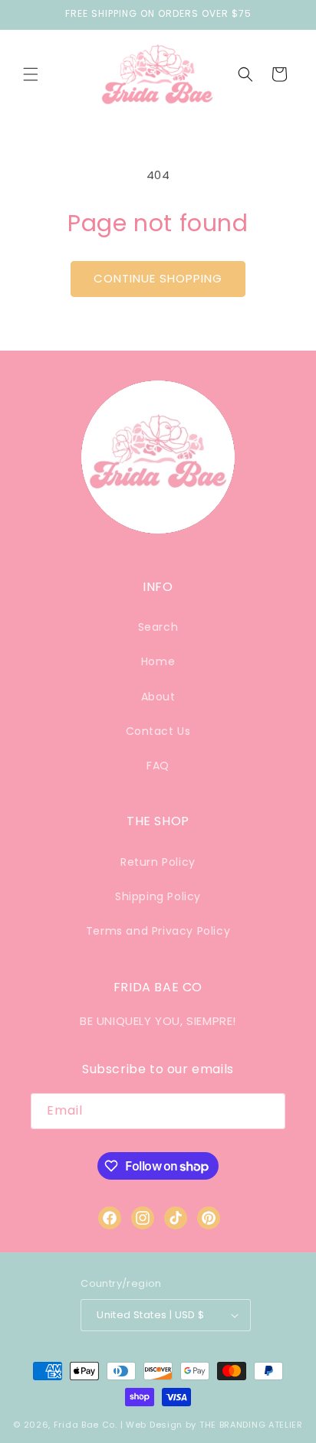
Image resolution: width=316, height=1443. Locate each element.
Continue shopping (158, 278)
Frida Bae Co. (85, 1425)
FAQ (158, 765)
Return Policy (158, 862)
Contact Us (158, 731)
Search (158, 627)
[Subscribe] (268, 1111)
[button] (31, 74)
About (158, 696)
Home (158, 661)
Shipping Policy (158, 896)
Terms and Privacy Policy (158, 931)
